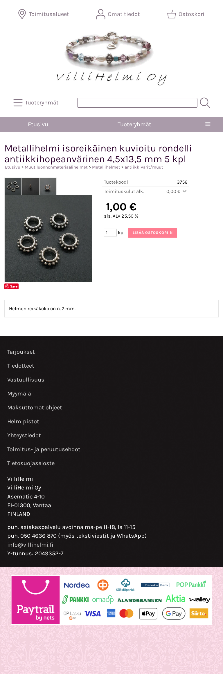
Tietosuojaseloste (31, 463)
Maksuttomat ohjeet (34, 407)
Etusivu (38, 124)
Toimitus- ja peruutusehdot (43, 449)
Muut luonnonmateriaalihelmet (56, 167)
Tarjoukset (21, 351)
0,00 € (173, 191)
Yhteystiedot (24, 435)
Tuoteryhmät (134, 124)
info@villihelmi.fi (30, 544)
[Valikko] (208, 124)
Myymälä (19, 393)
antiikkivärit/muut (144, 167)
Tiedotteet (20, 365)
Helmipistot (23, 421)
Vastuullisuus (25, 379)
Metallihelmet (106, 167)
